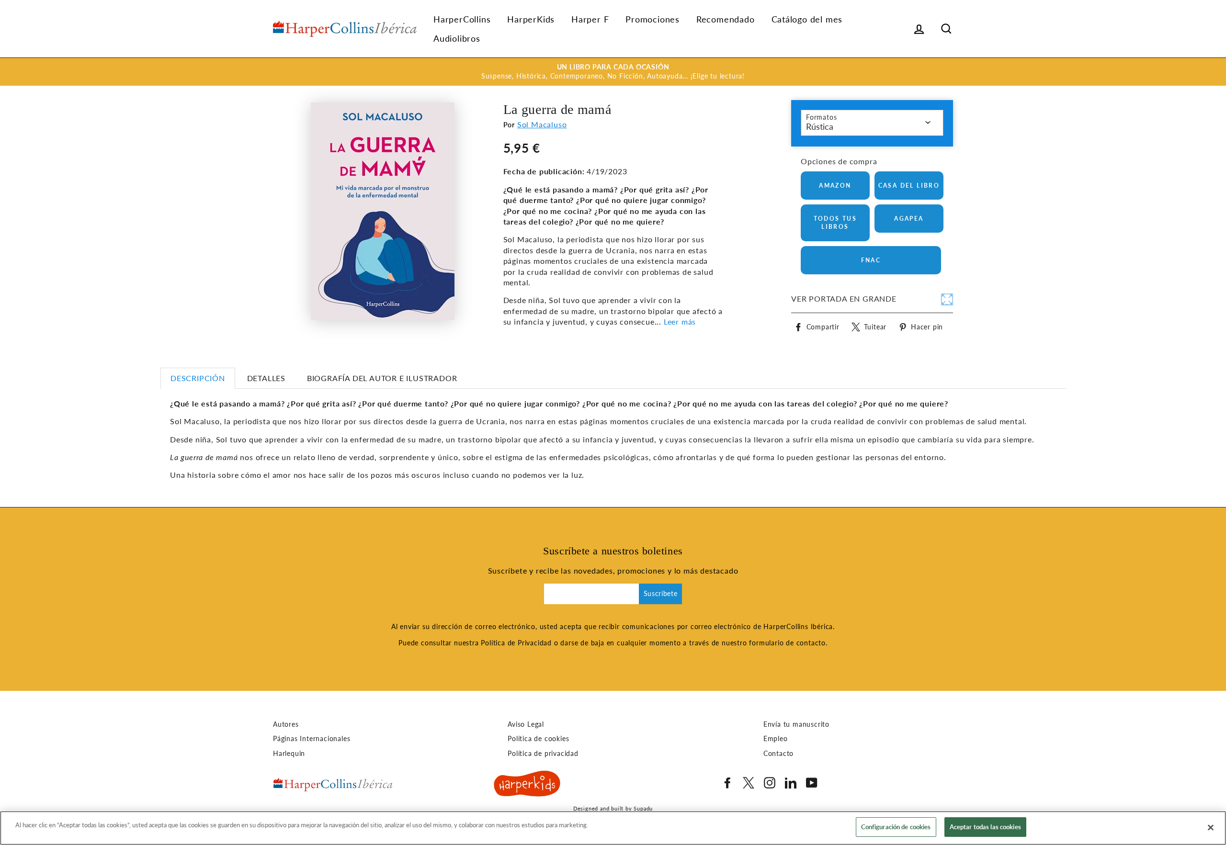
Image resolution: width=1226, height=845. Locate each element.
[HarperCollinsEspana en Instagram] (769, 783)
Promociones (652, 19)
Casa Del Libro (909, 185)
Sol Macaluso (542, 124)
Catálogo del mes (807, 19)
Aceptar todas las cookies (985, 827)
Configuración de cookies (896, 827)
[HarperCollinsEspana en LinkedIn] (790, 783)
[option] (613, 72)
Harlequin (289, 753)
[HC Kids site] (527, 785)
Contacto (778, 753)
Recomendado (725, 19)
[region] (613, 828)
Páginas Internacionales (311, 739)
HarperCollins (461, 19)
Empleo (775, 739)
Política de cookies (538, 739)
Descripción (197, 378)
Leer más (680, 321)
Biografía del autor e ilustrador (382, 378)
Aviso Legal (526, 724)
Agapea (908, 218)
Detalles (266, 378)
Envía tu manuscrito (796, 724)
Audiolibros (456, 38)
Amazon (835, 185)
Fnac (871, 260)
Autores (286, 724)
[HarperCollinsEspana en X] (748, 783)
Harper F (590, 19)
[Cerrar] (1210, 827)
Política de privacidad (543, 753)
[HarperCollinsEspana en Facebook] (727, 783)
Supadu (643, 808)
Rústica (819, 126)
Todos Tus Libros (835, 222)
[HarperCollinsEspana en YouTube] (811, 783)
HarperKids (531, 19)
